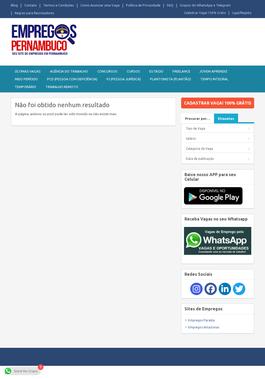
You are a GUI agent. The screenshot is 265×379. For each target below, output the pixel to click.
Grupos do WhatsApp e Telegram (205, 5)
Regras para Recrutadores (34, 13)
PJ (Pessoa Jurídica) (124, 79)
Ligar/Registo (242, 12)
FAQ (170, 5)
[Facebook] (210, 289)
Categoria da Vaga (199, 148)
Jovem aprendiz (213, 71)
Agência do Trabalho (69, 71)
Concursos (107, 71)
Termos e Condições (58, 5)
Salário (191, 138)
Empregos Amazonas (203, 327)
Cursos (133, 71)
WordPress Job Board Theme (153, 372)
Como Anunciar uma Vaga (100, 5)
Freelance (181, 71)
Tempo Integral (214, 79)
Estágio (156, 71)
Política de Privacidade (143, 5)
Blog (14, 5)
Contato (30, 5)
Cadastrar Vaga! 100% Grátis (205, 12)
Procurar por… (197, 118)
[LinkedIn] (225, 289)
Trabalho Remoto (62, 87)
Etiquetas (226, 118)
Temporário (25, 87)
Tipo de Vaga (195, 128)
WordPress (208, 372)
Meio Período (26, 79)
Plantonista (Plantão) (170, 79)
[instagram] (196, 289)
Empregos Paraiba (201, 320)
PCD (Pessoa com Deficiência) (72, 79)
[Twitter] (239, 289)
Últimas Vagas (28, 71)
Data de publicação (200, 158)
